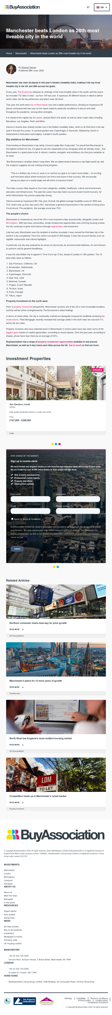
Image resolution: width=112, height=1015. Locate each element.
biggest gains (12, 332)
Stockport (8, 883)
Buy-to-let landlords (13, 929)
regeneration (57, 226)
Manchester (21, 53)
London (38, 117)
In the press (9, 902)
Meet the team (10, 895)
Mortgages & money (13, 936)
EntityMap (81, 998)
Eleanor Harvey (29, 67)
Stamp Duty (9, 917)
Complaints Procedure (98, 1002)
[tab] (52, 444)
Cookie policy (102, 1000)
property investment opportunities (55, 341)
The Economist (25, 91)
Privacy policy (84, 1000)
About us (8, 892)
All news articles (11, 926)
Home (9, 53)
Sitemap (68, 998)
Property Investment (16, 808)
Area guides (9, 914)
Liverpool (8, 880)
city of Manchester (39, 104)
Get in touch (75, 345)
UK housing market (12, 943)
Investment (9, 933)
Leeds (12, 407)
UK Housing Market (16, 636)
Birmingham (12, 222)
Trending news (14, 693)
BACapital (8, 899)
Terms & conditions (99, 998)
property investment (22, 306)
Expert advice (10, 911)
